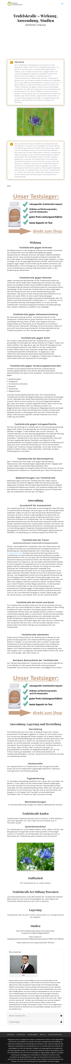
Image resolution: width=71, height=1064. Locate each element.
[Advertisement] (35, 43)
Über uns (42, 1034)
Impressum (10, 1034)
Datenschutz (21, 1034)
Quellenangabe (32, 1034)
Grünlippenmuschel (14, 553)
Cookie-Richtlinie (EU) (55, 1034)
